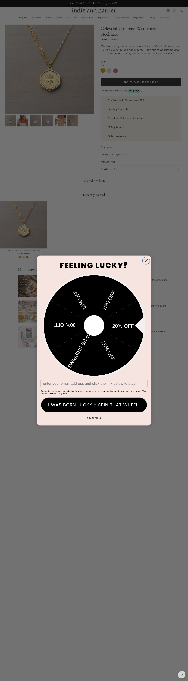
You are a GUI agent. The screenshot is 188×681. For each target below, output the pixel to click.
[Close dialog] (146, 260)
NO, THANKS (94, 418)
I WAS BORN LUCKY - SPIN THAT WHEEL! (94, 405)
